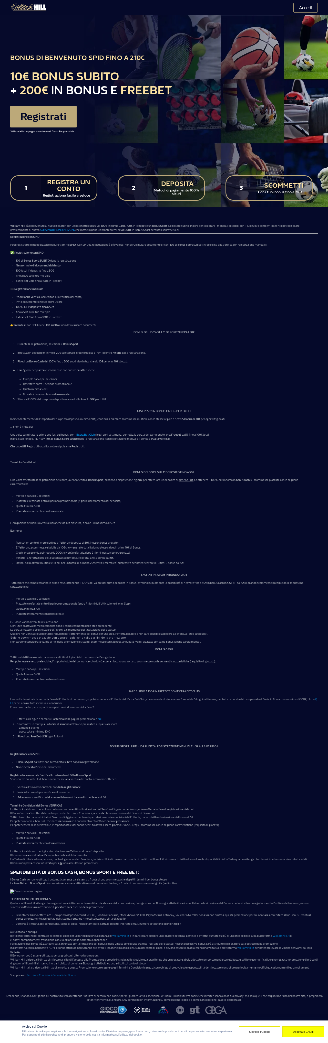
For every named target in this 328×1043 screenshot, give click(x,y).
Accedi (305, 7)
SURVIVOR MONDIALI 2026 (57, 230)
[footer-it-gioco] (113, 1010)
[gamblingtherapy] (195, 1010)
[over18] (180, 1010)
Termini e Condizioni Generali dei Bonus (51, 975)
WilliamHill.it (120, 936)
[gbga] (216, 1010)
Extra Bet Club (85, 434)
